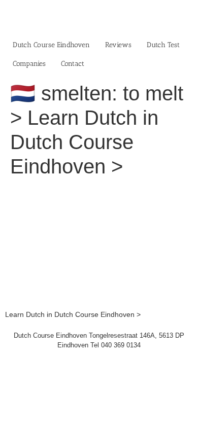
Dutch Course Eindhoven (51, 45)
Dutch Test (163, 45)
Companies (29, 63)
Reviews (118, 45)
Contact (72, 63)
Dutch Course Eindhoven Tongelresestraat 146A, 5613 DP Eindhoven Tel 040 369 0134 (99, 340)
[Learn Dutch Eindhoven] (99, 192)
